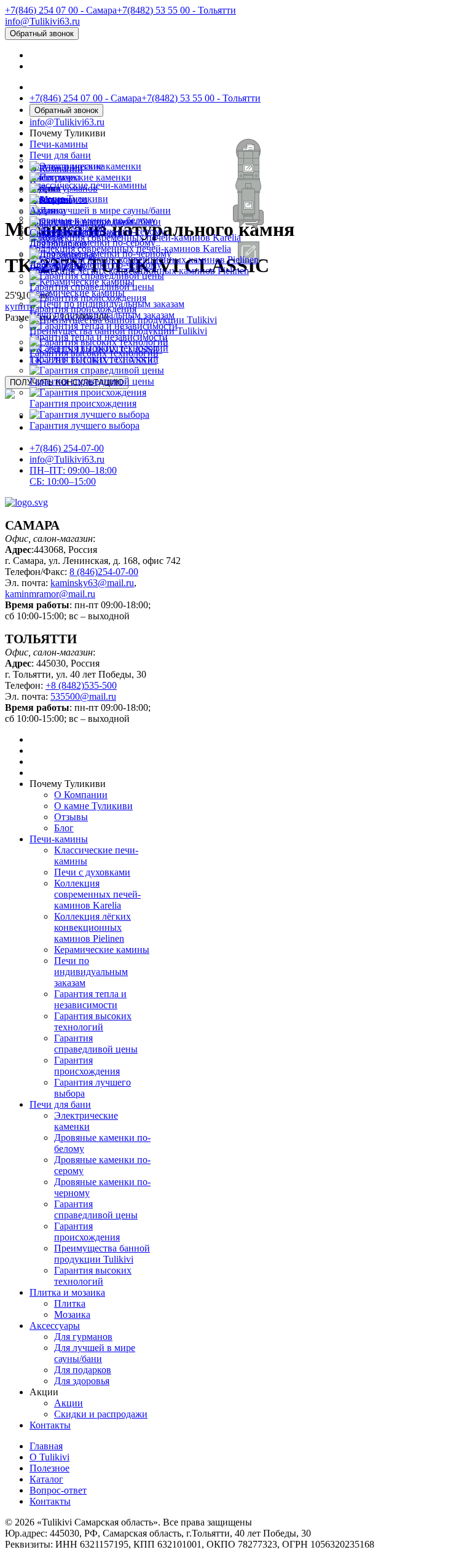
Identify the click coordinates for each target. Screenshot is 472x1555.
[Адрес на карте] (236, 777)
